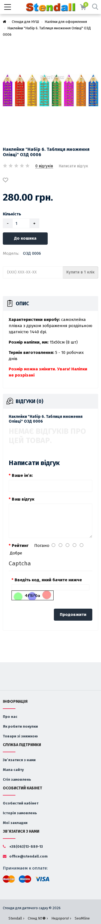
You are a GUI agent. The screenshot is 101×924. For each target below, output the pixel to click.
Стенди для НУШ (25, 22)
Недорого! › (61, 918)
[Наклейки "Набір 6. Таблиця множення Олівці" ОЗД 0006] (50, 90)
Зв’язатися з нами (19, 760)
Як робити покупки (20, 726)
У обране (6, 180)
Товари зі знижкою (20, 736)
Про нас (10, 717)
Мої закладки (15, 823)
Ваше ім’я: (22, 475)
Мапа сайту (13, 770)
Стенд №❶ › (38, 918)
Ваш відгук (23, 499)
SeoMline (82, 918)
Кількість (12, 213)
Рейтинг (20, 545)
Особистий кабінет (20, 803)
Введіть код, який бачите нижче (48, 579)
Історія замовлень (20, 813)
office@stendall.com (28, 856)
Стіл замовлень (17, 779)
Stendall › (16, 918)
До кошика (25, 238)
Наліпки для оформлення (66, 22)
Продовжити (73, 614)
